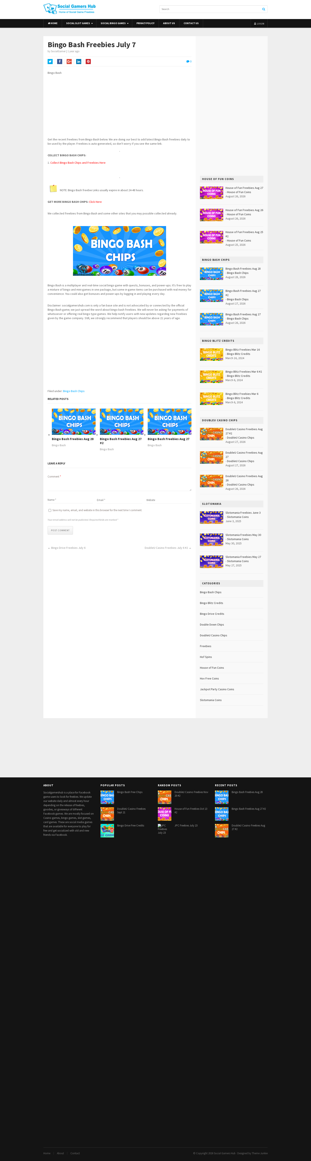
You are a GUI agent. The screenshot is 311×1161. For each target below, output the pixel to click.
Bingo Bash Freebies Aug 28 (73, 439)
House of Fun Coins (239, 192)
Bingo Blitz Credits (238, 354)
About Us (169, 23)
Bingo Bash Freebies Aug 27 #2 (121, 441)
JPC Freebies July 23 (186, 825)
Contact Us (191, 23)
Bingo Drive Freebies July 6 (68, 548)
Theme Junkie (260, 1153)
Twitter (50, 61)
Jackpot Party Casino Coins (217, 689)
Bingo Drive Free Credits (130, 825)
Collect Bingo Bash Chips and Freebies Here (78, 163)
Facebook (59, 61)
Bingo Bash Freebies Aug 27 (168, 439)
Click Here (95, 202)
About (60, 1153)
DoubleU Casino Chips (240, 437)
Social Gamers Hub (224, 1153)
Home (54, 23)
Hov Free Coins (209, 678)
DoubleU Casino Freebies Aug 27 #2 (248, 827)
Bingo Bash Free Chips (129, 792)
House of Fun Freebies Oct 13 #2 (191, 810)
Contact (75, 1153)
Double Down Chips (212, 624)
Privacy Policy (145, 23)
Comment (54, 476)
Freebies (205, 646)
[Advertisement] (119, 107)
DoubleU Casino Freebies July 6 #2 (166, 548)
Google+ (69, 61)
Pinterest (88, 61)
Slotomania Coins (238, 517)
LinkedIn (78, 61)
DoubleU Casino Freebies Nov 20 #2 (191, 793)
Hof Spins (206, 657)
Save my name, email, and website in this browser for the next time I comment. (97, 510)
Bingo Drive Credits (212, 614)
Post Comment (60, 530)
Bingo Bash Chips (74, 391)
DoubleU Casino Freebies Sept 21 (131, 810)
